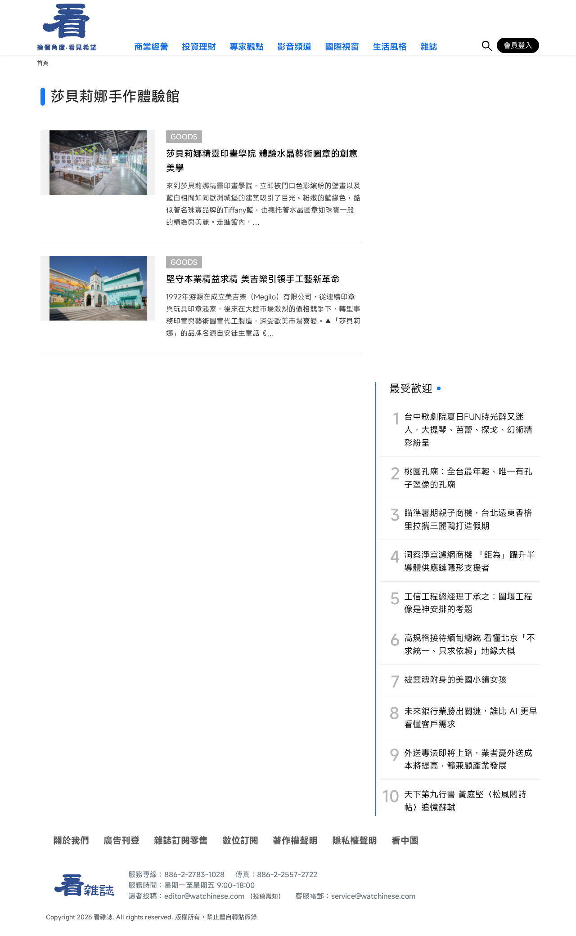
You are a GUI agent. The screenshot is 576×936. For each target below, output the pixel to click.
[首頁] (63, 21)
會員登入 (518, 45)
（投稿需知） (265, 896)
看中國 (405, 840)
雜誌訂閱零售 (181, 840)
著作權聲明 (295, 840)
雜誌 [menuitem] (428, 47)
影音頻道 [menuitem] (294, 47)
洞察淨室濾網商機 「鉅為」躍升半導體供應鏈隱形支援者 (469, 561)
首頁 (43, 63)
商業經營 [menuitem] (151, 47)
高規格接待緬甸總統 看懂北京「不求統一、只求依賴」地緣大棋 (469, 644)
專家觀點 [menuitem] (247, 47)
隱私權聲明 (354, 840)
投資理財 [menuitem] (199, 47)
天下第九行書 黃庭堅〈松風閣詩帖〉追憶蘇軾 (465, 801)
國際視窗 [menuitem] (342, 47)
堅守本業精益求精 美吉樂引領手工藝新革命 (253, 279)
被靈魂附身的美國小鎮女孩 (455, 679)
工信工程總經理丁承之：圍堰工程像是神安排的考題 (468, 603)
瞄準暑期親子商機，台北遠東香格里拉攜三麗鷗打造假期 (468, 519)
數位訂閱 (240, 840)
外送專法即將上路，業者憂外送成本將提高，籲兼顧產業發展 (468, 759)
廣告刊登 (122, 840)
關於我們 (71, 840)
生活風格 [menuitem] (390, 47)
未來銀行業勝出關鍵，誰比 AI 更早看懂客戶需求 (470, 717)
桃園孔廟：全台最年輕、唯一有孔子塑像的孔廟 (468, 478)
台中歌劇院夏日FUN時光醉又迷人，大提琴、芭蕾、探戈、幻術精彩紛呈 (468, 429)
